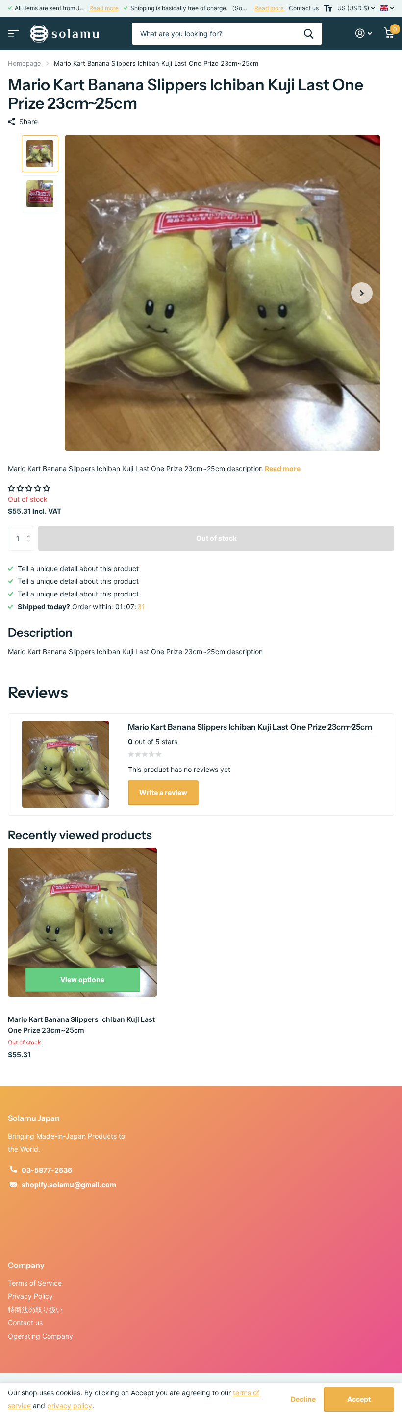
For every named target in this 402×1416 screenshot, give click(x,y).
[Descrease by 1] (30, 546)
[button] (362, 293)
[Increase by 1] (30, 529)
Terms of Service (35, 1283)
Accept (359, 1399)
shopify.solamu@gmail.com (69, 1184)
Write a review (163, 792)
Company (26, 1265)
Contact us (304, 8)
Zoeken (308, 34)
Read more (104, 8)
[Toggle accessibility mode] (328, 8)
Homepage (24, 63)
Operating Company (40, 1336)
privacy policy (69, 1405)
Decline (303, 1399)
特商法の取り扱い (35, 1309)
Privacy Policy (30, 1296)
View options (82, 979)
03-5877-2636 (47, 1170)
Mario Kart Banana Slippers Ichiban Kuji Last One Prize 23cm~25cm (81, 1024)
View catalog (12, 31)
